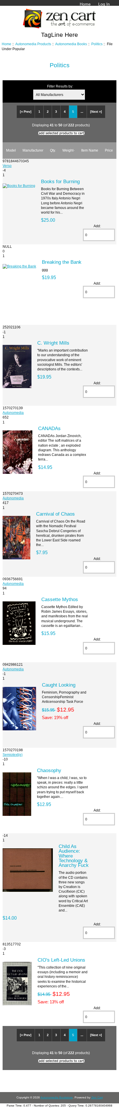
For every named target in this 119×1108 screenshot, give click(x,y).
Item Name (89, 150)
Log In (104, 4)
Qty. (53, 150)
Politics (97, 44)
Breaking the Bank (61, 262)
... (82, 111)
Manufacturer (33, 150)
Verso (7, 166)
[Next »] (96, 111)
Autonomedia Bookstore (56, 1097)
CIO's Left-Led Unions (61, 960)
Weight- (68, 150)
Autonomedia (13, 412)
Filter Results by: (60, 86)
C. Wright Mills (53, 343)
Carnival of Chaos (55, 514)
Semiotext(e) (13, 754)
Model (11, 150)
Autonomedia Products (33, 44)
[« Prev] (25, 111)
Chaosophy (49, 770)
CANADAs (49, 428)
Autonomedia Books (71, 44)
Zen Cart (97, 1097)
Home (85, 4)
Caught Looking (58, 685)
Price (109, 150)
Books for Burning (60, 181)
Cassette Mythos (59, 599)
